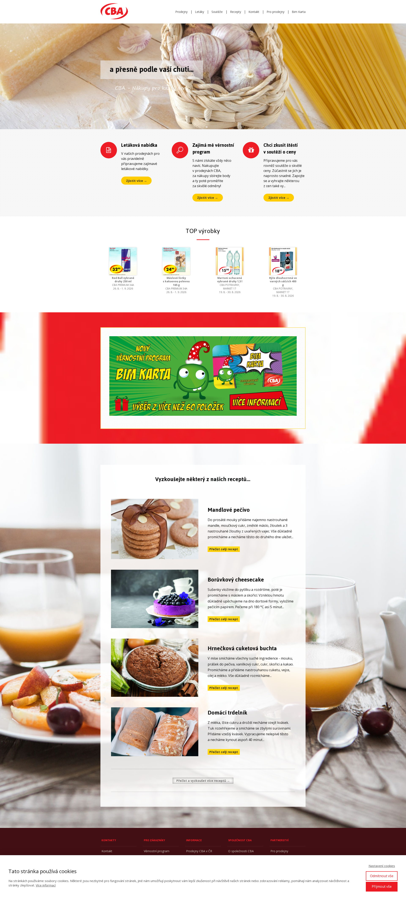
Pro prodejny (275, 12)
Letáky (199, 12)
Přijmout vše (382, 886)
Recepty (235, 12)
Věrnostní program (156, 851)
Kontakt (253, 12)
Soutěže (217, 12)
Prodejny (181, 12)
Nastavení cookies (382, 866)
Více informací (46, 885)
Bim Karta (299, 12)
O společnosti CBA (241, 851)
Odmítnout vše (381, 876)
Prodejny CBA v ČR (199, 851)
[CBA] (114, 11)
